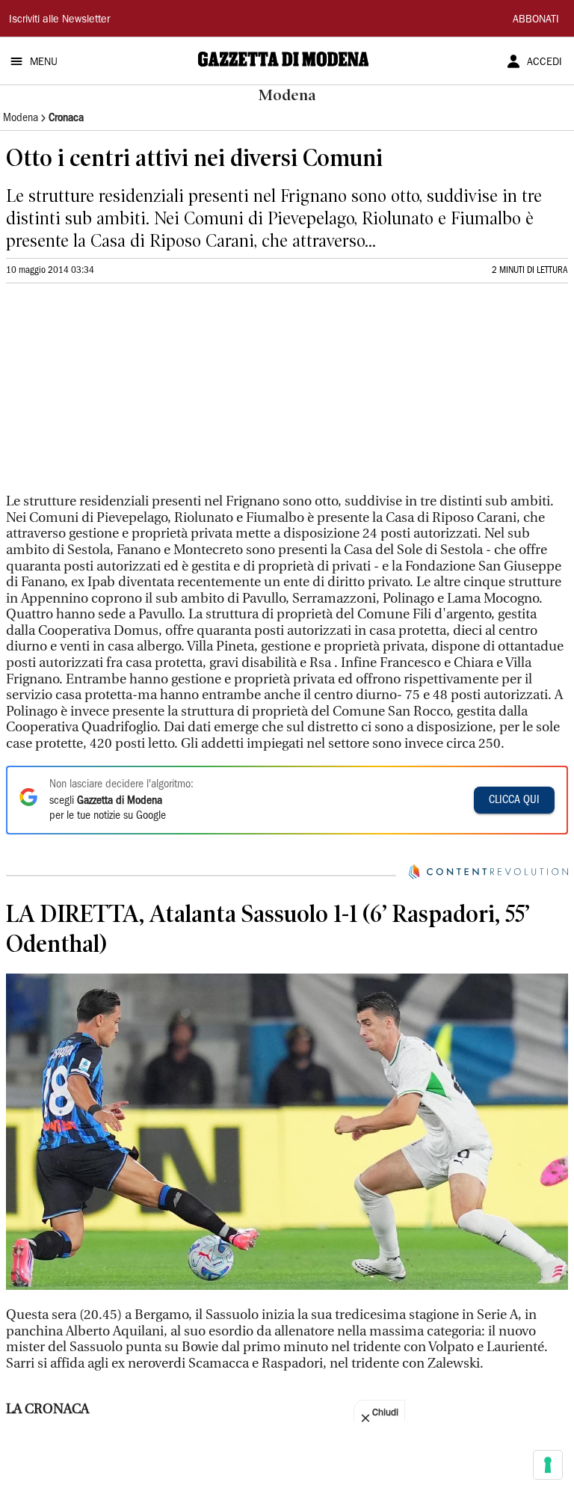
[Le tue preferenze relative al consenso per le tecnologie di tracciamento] (548, 1465)
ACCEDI (544, 63)
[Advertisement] (118, 394)
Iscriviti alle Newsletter (59, 20)
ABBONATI (536, 20)
